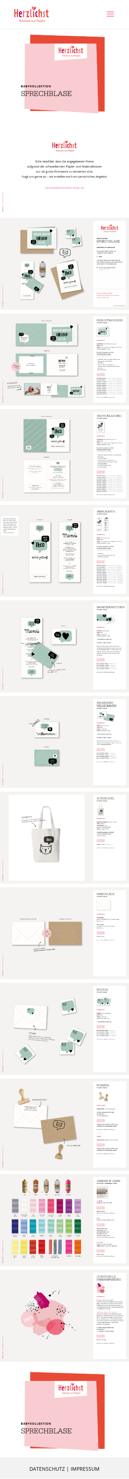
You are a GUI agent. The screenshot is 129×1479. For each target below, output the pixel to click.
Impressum (85, 1468)
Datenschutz (47, 1468)
